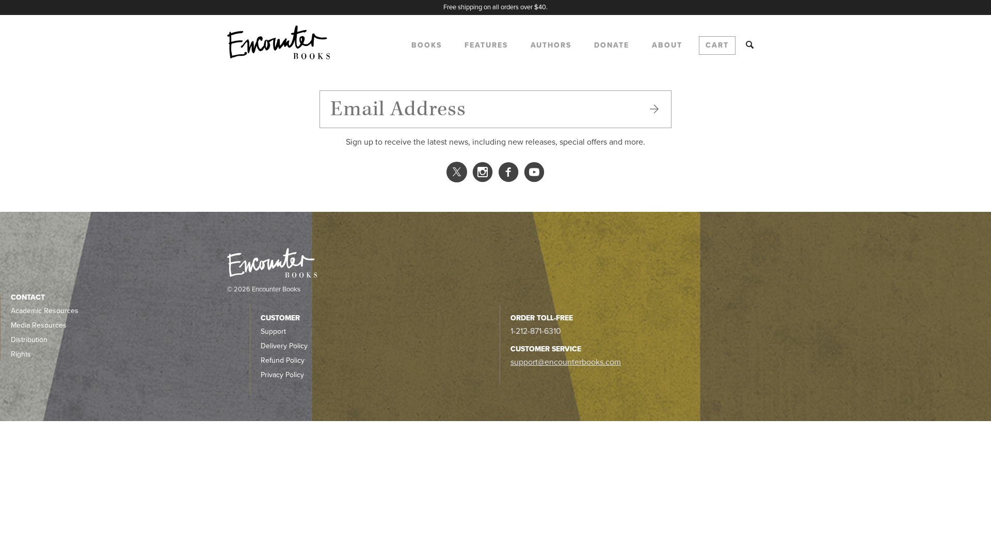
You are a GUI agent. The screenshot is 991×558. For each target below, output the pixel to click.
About (667, 45)
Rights (21, 354)
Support (273, 331)
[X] (456, 175)
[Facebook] (508, 174)
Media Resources (39, 325)
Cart (717, 45)
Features (486, 45)
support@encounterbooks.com (565, 362)
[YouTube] (534, 174)
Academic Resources (44, 310)
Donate (611, 45)
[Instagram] (482, 174)
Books (426, 45)
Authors (551, 45)
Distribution (29, 339)
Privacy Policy (282, 374)
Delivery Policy (284, 346)
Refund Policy (283, 360)
